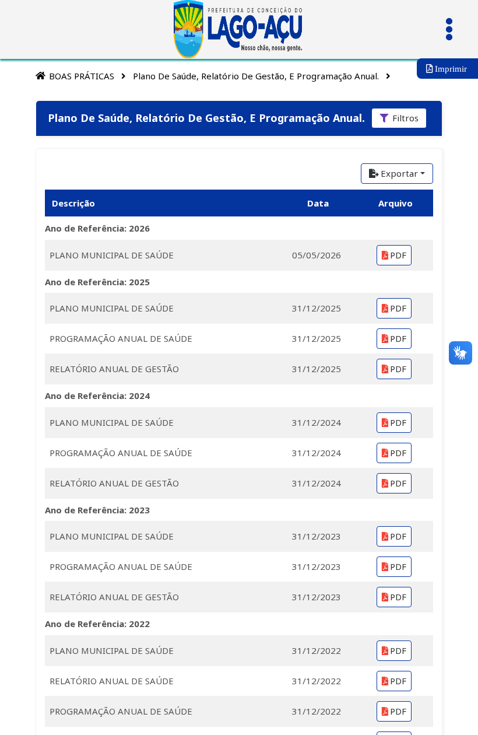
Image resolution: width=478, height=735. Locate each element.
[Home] (40, 75)
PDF (398, 255)
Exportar (399, 173)
